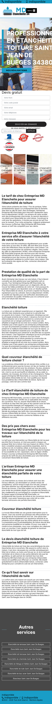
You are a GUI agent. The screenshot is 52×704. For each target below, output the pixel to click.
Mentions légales (36, 700)
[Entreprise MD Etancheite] (16, 10)
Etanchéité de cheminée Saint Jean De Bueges (26, 659)
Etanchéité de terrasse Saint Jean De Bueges (26, 644)
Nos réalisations (16, 70)
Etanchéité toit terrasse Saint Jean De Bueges (26, 654)
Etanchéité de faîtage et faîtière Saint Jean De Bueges (26, 664)
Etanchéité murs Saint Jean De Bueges (26, 649)
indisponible (11, 697)
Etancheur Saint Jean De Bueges (26, 678)
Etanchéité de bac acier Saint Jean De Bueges (26, 673)
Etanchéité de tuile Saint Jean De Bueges (26, 669)
